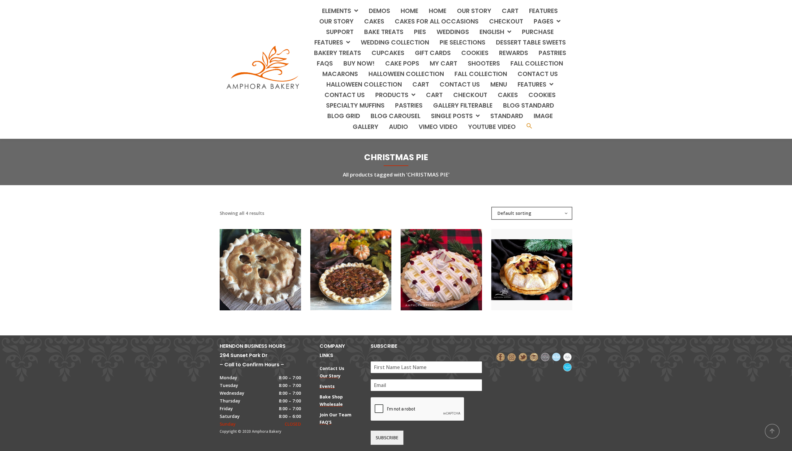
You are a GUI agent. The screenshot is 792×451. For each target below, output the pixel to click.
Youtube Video (492, 126)
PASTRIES (552, 53)
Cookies (542, 95)
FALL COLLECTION (536, 63)
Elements (336, 10)
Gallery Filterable (463, 105)
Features (543, 10)
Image (543, 116)
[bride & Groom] (545, 357)
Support (340, 32)
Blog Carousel (395, 116)
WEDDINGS (453, 32)
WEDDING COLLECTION (395, 42)
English (492, 32)
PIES (420, 32)
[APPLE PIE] (249, 263)
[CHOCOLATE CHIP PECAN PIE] (340, 263)
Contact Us (345, 95)
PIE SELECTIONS (462, 42)
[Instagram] (512, 357)
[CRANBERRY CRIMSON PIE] (430, 263)
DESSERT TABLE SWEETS (531, 42)
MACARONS (340, 74)
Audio (398, 126)
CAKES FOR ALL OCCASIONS (437, 21)
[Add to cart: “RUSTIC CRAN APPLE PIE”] (542, 263)
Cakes (508, 95)
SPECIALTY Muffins (355, 105)
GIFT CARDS (433, 53)
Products (391, 95)
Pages (543, 21)
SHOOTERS (484, 63)
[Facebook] (501, 357)
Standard (506, 116)
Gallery (365, 126)
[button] (529, 126)
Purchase (538, 32)
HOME (409, 10)
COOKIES (475, 53)
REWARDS (513, 53)
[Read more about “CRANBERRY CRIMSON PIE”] (451, 263)
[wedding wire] (567, 366)
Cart (510, 10)
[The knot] (556, 357)
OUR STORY (336, 21)
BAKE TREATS (383, 32)
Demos (379, 10)
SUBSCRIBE (387, 437)
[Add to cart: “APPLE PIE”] (270, 263)
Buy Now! (359, 63)
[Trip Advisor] (534, 357)
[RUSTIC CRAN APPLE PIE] (521, 263)
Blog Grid (343, 116)
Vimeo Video (438, 126)
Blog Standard (528, 105)
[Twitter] (523, 357)
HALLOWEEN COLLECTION (406, 74)
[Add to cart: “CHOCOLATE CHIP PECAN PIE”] (361, 263)
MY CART (443, 63)
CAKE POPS (402, 63)
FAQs (325, 63)
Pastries (409, 105)
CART (420, 84)
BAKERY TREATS (337, 53)
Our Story (474, 10)
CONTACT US (538, 74)
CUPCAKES (388, 53)
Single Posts (452, 116)
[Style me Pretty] (567, 357)
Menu (498, 84)
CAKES (374, 21)
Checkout (506, 21)
